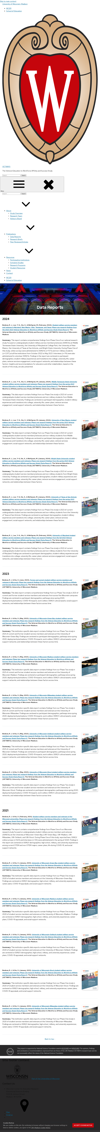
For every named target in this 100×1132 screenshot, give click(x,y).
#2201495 (65, 1048)
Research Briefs (16, 239)
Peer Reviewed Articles (19, 242)
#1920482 (75, 1048)
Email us (9, 1115)
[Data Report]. (40, 901)
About (8, 211)
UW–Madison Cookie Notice (40, 1128)
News (8, 270)
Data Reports (15, 237)
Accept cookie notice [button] (83, 1125)
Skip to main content (8, 1)
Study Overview (16, 213)
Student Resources (17, 268)
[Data (40, 865)
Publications (11, 234)
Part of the (46, 1079)
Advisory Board (16, 219)
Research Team (16, 216)
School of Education (14, 11)
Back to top (49, 1039)
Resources (10, 257)
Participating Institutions (19, 260)
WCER (8, 8)
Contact (9, 273)
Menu (2, 191)
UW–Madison (15, 4)
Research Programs (17, 265)
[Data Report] (39, 327)
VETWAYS (6, 166)
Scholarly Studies (17, 263)
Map (8, 1112)
